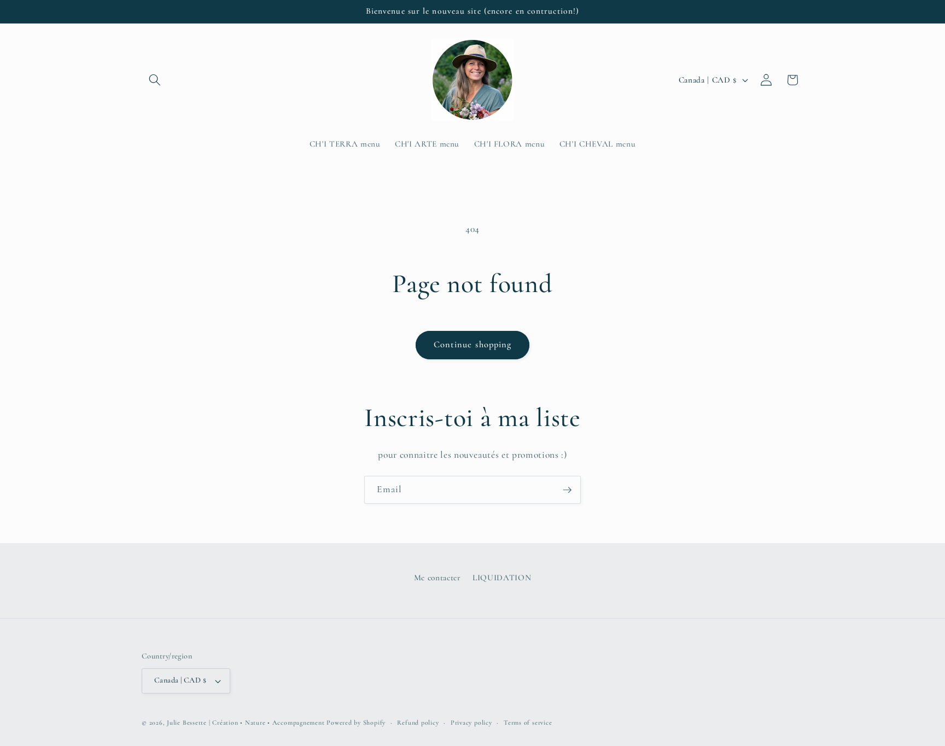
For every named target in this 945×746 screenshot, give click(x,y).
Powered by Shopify (356, 722)
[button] (155, 80)
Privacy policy (471, 722)
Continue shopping (473, 344)
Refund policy (418, 722)
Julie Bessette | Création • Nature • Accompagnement (245, 722)
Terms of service (528, 722)
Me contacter (437, 577)
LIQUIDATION (501, 577)
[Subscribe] (567, 490)
